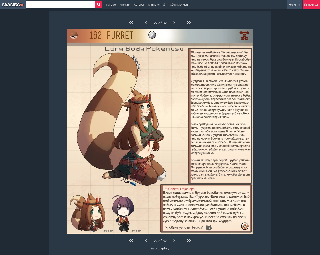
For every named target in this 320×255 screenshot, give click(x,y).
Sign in (295, 4)
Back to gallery (160, 248)
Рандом (111, 4)
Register (312, 4)
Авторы (139, 4)
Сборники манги (180, 4)
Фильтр (125, 4)
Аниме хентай (157, 4)
